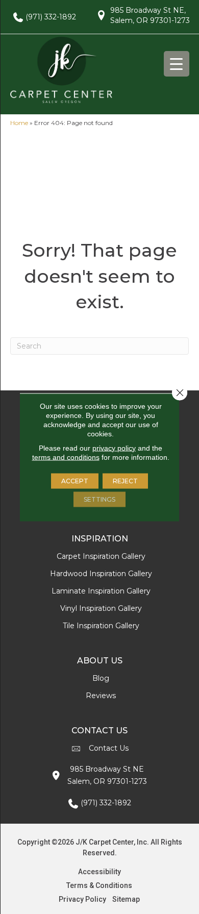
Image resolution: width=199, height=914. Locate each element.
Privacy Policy (82, 899)
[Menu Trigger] (176, 64)
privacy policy (114, 447)
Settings (99, 499)
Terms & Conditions (99, 885)
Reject (125, 480)
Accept (74, 480)
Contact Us (109, 748)
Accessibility (99, 872)
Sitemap (126, 899)
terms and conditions (66, 457)
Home (19, 123)
